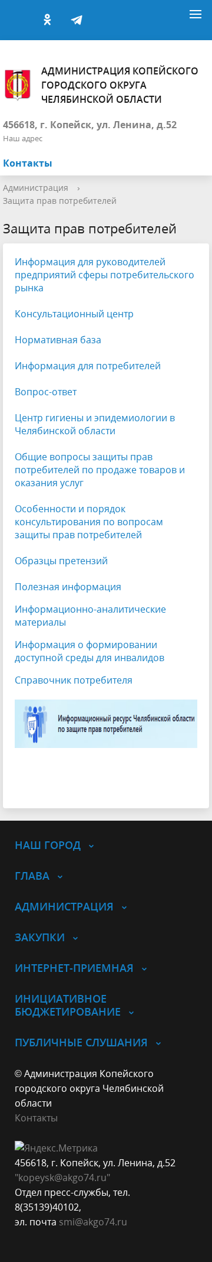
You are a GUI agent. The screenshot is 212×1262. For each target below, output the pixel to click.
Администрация (35, 187)
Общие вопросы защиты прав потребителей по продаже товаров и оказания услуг (100, 469)
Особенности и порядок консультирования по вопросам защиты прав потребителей (89, 521)
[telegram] (76, 20)
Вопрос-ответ (46, 391)
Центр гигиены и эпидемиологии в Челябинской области (95, 424)
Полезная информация (68, 586)
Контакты (27, 163)
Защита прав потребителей (60, 200)
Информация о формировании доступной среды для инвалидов (89, 651)
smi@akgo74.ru (93, 1221)
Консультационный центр (74, 313)
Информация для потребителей (88, 365)
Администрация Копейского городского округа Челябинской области (119, 85)
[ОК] (47, 20)
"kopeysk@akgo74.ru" (62, 1177)
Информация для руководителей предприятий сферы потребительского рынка (104, 274)
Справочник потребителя (73, 680)
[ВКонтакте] (17, 20)
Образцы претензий (61, 560)
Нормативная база (58, 339)
